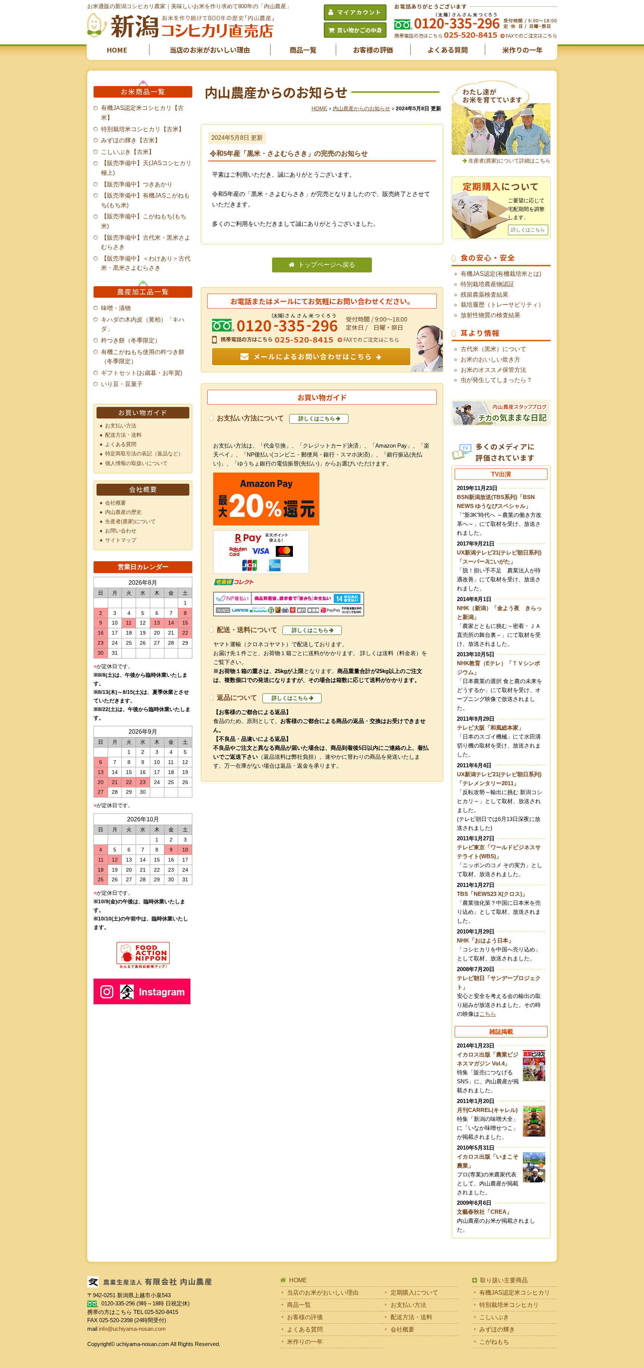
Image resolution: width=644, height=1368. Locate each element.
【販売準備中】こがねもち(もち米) (143, 221)
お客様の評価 (373, 49)
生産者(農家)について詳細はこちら (509, 161)
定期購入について (414, 1292)
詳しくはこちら (317, 418)
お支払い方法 (120, 426)
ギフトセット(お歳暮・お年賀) (141, 373)
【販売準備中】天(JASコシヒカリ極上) (146, 168)
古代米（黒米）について (493, 349)
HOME (117, 49)
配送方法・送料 (123, 435)
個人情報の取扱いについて (136, 463)
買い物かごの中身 (359, 30)
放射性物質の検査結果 (490, 315)
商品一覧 (303, 49)
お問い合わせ (120, 531)
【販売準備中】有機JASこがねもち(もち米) (145, 200)
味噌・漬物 (116, 308)
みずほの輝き (497, 1329)
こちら (487, 1014)
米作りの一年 (522, 49)
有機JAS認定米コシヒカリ (514, 1292)
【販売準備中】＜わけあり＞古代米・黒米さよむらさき (145, 263)
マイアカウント (359, 12)
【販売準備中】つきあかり (137, 184)
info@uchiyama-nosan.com (132, 1329)
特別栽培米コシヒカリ (509, 1305)
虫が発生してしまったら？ (496, 380)
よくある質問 (447, 49)
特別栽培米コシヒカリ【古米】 (142, 129)
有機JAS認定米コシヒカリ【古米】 (142, 113)
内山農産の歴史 (123, 512)
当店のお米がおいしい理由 (210, 49)
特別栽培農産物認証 (487, 284)
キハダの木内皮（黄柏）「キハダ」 (142, 324)
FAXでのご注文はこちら (531, 35)
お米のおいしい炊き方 (490, 359)
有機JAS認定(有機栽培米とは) (501, 274)
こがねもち (494, 1342)
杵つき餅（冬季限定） (131, 340)
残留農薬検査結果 (484, 294)
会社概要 (115, 503)
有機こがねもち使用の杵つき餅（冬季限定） (142, 357)
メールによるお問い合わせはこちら (312, 356)
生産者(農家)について (130, 521)
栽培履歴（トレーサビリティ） (502, 304)
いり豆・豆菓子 (122, 384)
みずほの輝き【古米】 (131, 140)
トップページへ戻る (326, 264)
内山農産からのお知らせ (361, 108)
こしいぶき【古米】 (128, 152)
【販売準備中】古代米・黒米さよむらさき (145, 242)
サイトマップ (120, 540)
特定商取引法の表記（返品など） (144, 453)
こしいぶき (494, 1317)
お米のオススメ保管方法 (493, 370)
